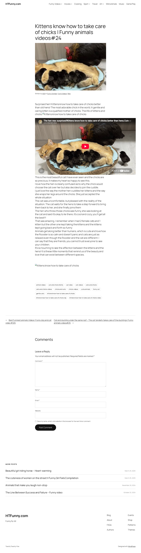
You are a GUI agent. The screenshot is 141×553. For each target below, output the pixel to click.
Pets (69, 94)
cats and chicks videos (44, 289)
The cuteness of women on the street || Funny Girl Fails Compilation (42, 478)
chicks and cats (60, 289)
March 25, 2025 (130, 471)
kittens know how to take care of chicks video (85, 298)
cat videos (79, 285)
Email (37, 400)
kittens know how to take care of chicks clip (51, 298)
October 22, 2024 (129, 492)
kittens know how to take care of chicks (61, 293)
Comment (39, 361)
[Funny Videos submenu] (61, 4)
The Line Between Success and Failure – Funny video (34, 492)
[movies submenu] (71, 4)
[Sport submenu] (89, 4)
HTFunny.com (13, 4)
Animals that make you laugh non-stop (26, 485)
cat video (69, 285)
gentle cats (40, 293)
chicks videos (73, 289)
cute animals (85, 289)
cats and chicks (91, 285)
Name (37, 390)
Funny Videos (62, 94)
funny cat (96, 289)
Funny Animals (52, 94)
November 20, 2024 (128, 485)
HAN (43, 94)
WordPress (131, 546)
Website (38, 411)
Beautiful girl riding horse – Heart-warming (28, 470)
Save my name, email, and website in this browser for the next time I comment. (64, 421)
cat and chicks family (56, 285)
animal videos (41, 285)
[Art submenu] (103, 4)
